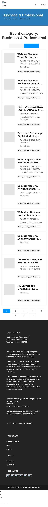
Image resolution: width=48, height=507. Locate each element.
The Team (10, 461)
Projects (9, 449)
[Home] (3, 19)
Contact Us (10, 465)
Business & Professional (21, 19)
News (8, 445)
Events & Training (12, 441)
